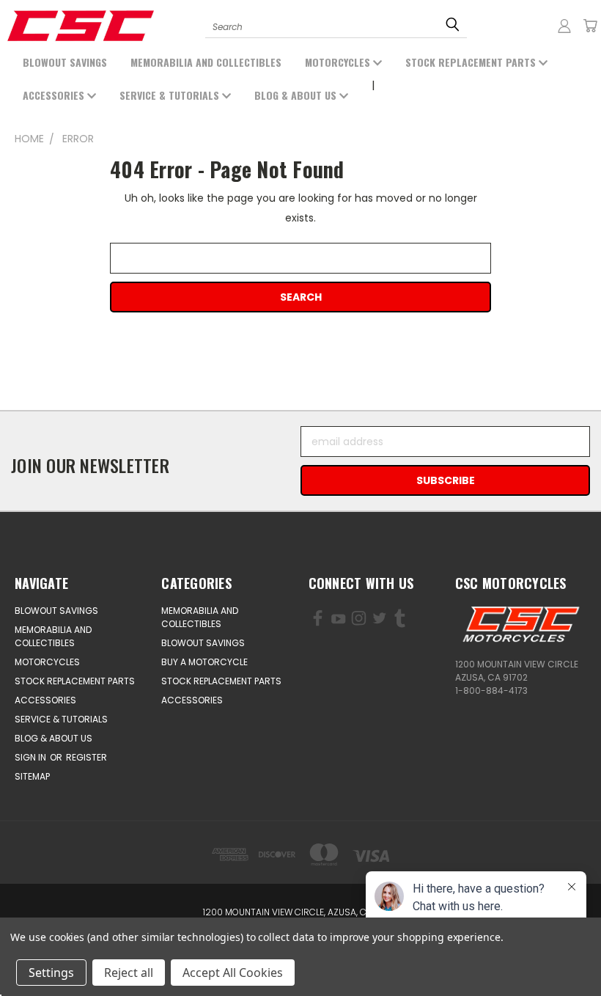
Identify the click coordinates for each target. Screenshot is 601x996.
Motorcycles (339, 62)
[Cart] (590, 25)
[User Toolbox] (564, 25)
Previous (95, 950)
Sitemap (32, 776)
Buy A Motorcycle (204, 662)
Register (86, 757)
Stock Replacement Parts (472, 62)
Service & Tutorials (170, 95)
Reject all (128, 972)
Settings (51, 972)
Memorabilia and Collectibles (205, 62)
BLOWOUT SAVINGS (65, 62)
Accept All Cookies (232, 972)
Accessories (55, 95)
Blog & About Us (296, 95)
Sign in (31, 757)
